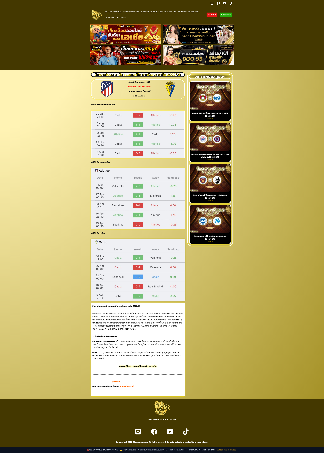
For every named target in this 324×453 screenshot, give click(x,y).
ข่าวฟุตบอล (117, 11)
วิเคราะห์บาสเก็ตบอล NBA (188, 11)
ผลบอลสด (162, 11)
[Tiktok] (231, 3)
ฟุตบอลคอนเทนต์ (150, 11)
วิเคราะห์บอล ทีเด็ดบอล (132, 11)
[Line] (212, 3)
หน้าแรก (108, 11)
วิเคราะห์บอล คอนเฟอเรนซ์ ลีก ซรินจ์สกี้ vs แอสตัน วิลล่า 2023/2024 (210, 155)
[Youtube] (224, 3)
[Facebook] (218, 3)
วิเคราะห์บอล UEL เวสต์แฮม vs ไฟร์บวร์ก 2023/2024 (210, 196)
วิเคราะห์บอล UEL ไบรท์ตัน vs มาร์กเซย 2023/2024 (210, 237)
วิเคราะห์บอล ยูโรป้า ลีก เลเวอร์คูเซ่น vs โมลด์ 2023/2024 (210, 114)
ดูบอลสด (116, 381)
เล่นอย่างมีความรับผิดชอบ (115, 17)
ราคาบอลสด (172, 11)
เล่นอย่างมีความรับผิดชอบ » (227, 450)
